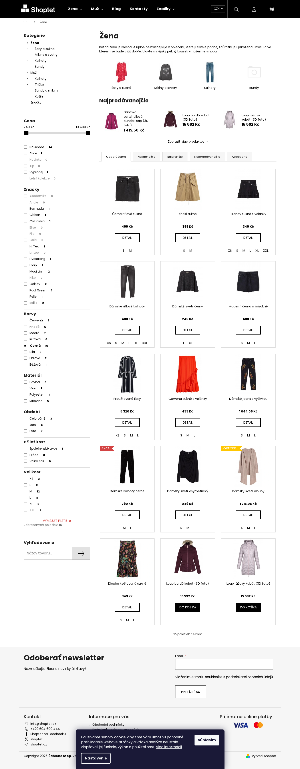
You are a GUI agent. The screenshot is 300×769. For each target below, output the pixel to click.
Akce (36, 153)
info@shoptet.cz (43, 723)
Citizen (38, 215)
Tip (35, 166)
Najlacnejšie (146, 157)
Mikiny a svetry (46, 54)
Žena (34, 43)
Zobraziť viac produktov (186, 141)
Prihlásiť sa (190, 692)
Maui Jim (40, 271)
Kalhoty (40, 60)
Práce (37, 455)
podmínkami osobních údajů (249, 677)
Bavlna (38, 382)
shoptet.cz (38, 744)
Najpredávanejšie (207, 157)
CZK (217, 8)
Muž (33, 72)
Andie (37, 202)
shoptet (36, 739)
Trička (39, 84)
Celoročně (41, 418)
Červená (39, 320)
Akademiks (41, 196)
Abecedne (239, 157)
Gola (36, 240)
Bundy (39, 66)
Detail (127, 237)
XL (34, 504)
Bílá (36, 352)
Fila (35, 233)
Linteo (38, 252)
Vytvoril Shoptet (264, 756)
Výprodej (39, 172)
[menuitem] (75, 9)
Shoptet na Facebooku (48, 734)
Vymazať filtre (55, 520)
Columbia (40, 221)
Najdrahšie (175, 157)
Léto (36, 431)
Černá (39, 345)
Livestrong (40, 259)
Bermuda (40, 208)
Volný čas (40, 461)
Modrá (38, 333)
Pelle (36, 296)
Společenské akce (46, 448)
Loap (36, 265)
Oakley (38, 284)
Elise (36, 227)
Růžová (38, 339)
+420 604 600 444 (45, 729)
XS (35, 478)
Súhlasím (207, 740)
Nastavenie (96, 758)
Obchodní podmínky (108, 724)
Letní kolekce (43, 178)
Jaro (36, 424)
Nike (36, 277)
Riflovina (39, 401)
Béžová (38, 364)
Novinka (38, 159)
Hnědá (38, 327)
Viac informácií (169, 746)
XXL (35, 510)
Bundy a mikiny (46, 90)
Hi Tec (37, 246)
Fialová (38, 358)
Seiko (37, 303)
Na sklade (41, 147)
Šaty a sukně (45, 49)
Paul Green (41, 290)
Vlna (36, 388)
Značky (35, 102)
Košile (39, 96)
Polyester (40, 394)
